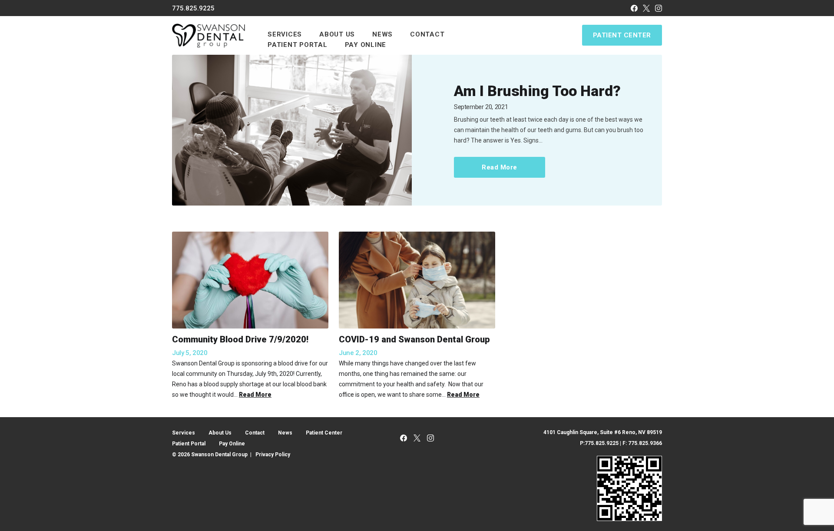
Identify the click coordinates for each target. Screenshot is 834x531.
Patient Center (622, 35)
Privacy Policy (272, 454)
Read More (499, 167)
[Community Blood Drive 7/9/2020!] (250, 280)
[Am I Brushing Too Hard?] (292, 130)
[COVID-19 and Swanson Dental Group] (417, 280)
